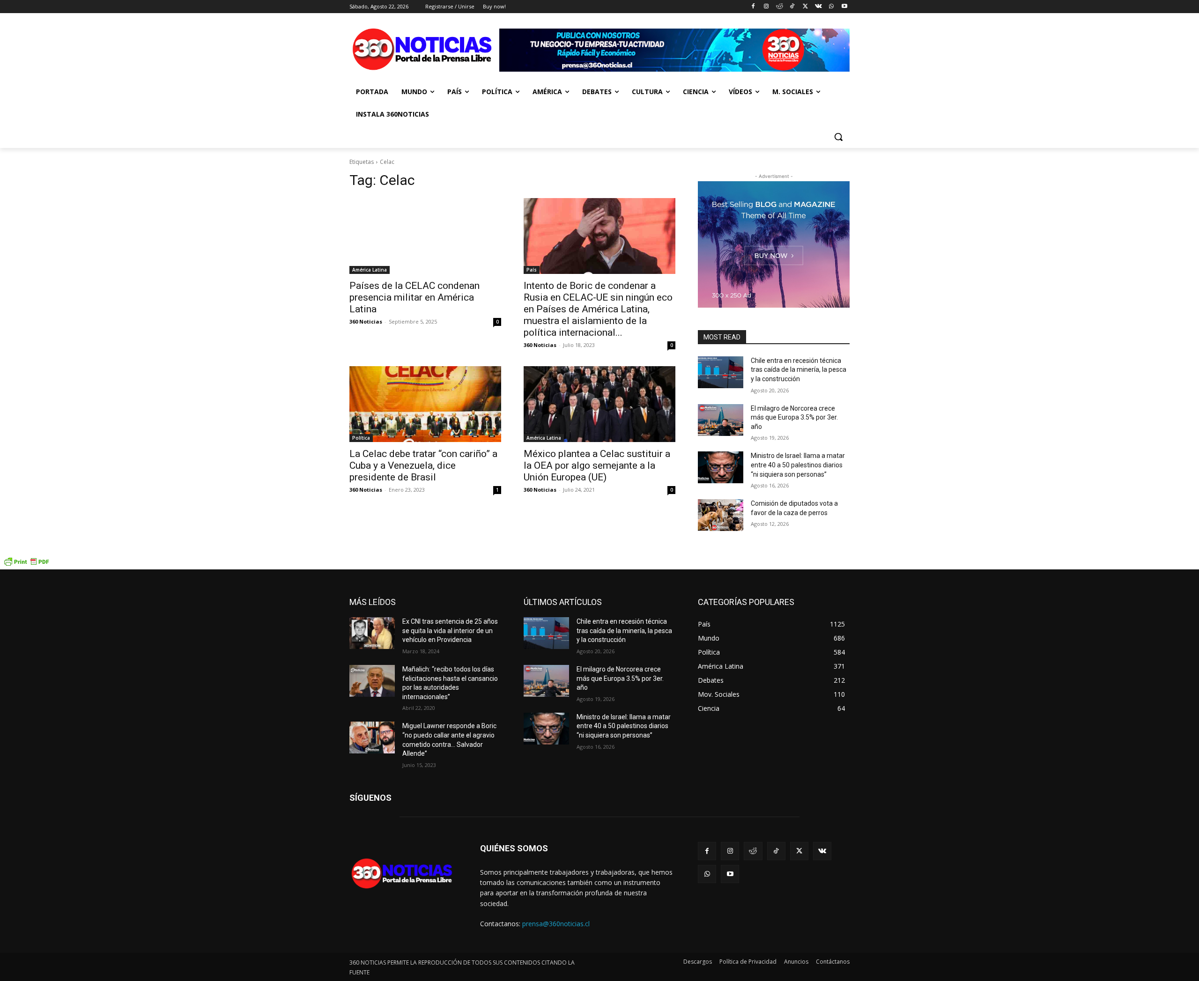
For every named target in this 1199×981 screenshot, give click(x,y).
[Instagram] (766, 6)
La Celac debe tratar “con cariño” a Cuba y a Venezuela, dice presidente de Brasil (423, 465)
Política (361, 438)
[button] (838, 136)
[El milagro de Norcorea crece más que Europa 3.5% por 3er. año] (720, 420)
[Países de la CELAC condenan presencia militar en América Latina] (425, 236)
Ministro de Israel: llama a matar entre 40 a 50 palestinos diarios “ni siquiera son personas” (798, 465)
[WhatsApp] (831, 6)
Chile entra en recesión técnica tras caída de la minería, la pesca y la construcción (798, 370)
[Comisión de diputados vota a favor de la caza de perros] (720, 515)
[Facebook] (753, 6)
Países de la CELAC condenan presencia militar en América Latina (414, 297)
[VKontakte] (818, 6)
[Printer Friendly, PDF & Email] (26, 564)
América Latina (369, 269)
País (531, 269)
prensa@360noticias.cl (556, 923)
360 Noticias (365, 321)
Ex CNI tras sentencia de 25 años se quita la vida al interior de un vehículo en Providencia (450, 630)
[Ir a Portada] (424, 51)
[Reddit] (779, 6)
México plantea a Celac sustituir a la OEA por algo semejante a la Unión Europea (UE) (597, 465)
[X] (805, 6)
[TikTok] (792, 6)
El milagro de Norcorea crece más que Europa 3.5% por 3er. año (794, 417)
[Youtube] (844, 6)
